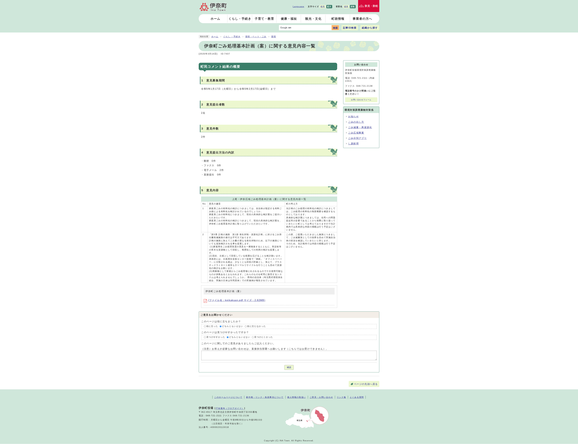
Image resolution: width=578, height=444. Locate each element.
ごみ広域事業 (356, 132)
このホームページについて (228, 397)
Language (298, 6)
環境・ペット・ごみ (255, 37)
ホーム (214, 37)
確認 (289, 367)
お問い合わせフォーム (361, 100)
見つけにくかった (263, 337)
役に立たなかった (256, 326)
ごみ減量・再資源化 (360, 127)
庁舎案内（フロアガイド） (230, 408)
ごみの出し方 (356, 122)
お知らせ (353, 116)
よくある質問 (357, 397)
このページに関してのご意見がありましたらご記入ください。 (238, 343)
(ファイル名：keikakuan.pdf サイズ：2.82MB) (236, 300)
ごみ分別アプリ (357, 138)
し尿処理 (353, 143)
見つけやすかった (215, 337)
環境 (273, 37)
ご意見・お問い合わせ (321, 397)
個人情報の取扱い (296, 397)
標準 (322, 6)
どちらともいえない (232, 326)
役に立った (212, 326)
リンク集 (341, 397)
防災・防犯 (371, 6)
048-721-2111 (214, 416)
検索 (335, 28)
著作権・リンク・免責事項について (265, 397)
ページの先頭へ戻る (366, 384)
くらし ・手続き (232, 37)
